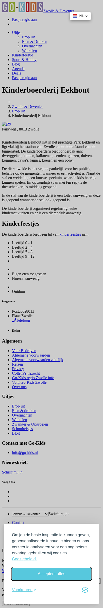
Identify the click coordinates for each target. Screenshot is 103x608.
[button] (80, 16)
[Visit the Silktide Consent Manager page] (85, 590)
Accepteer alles (51, 574)
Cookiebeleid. (24, 559)
